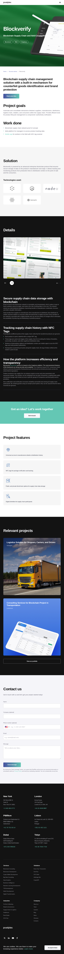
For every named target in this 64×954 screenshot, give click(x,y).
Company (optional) (8, 712)
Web (16, 42)
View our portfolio (32, 661)
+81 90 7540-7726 (41, 847)
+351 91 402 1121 (41, 827)
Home (4, 71)
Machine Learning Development (11, 885)
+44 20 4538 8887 (41, 808)
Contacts (36, 921)
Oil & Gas (5, 918)
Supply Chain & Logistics (9, 909)
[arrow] (5, 283)
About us (36, 904)
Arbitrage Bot (37, 877)
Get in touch (32, 415)
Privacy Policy (18, 771)
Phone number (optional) (10, 723)
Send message (12, 764)
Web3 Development (8, 891)
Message (5, 744)
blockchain (13, 365)
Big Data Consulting (8, 877)
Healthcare (6, 912)
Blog (35, 912)
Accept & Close (52, 947)
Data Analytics (7, 880)
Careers (36, 909)
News (35, 915)
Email (4, 733)
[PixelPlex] (7, 2)
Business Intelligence (8, 882)
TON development (8, 888)
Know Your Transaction (40, 869)
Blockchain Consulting (9, 869)
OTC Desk (36, 874)
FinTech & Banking (8, 904)
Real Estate (6, 915)
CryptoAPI (36, 880)
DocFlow (36, 871)
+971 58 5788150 (9, 847)
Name (5, 701)
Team (35, 907)
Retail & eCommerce (8, 907)
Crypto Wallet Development (10, 874)
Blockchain (8, 42)
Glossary (36, 918)
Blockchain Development (9, 871)
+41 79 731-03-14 (9, 827)
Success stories (13, 71)
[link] (9, 938)
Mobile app (8, 134)
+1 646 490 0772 (9, 808)
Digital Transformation (9, 894)
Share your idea (11, 96)
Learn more (28, 949)
